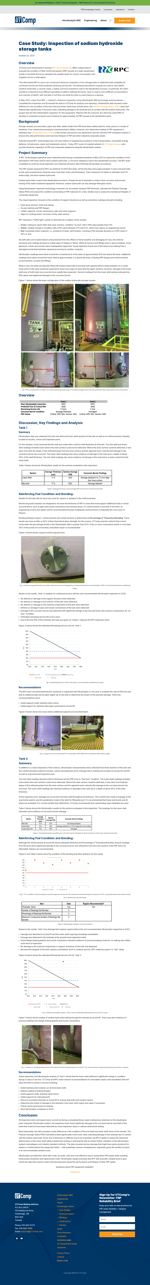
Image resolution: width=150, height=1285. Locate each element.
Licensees (108, 10)
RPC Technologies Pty (62, 68)
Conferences (64, 1221)
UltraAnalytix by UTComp (43, 132)
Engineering (90, 20)
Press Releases (64, 1232)
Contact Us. (75, 1172)
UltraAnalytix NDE (71, 20)
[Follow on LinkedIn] (17, 1238)
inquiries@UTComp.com (31, 1231)
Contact (131, 10)
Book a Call (124, 20)
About (103, 20)
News (59, 1229)
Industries (120, 10)
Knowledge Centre (65, 1206)
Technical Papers (66, 1214)
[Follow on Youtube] (21, 1238)
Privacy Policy (63, 1253)
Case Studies (64, 1210)
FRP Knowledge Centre (90, 10)
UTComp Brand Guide (67, 1244)
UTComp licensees (112, 144)
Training (62, 1225)
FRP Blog (63, 1217)
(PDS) (106, 106)
